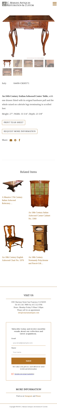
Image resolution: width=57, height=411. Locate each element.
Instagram (28, 396)
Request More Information (20, 131)
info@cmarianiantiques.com (28, 313)
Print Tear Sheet (13, 122)
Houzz (38, 396)
